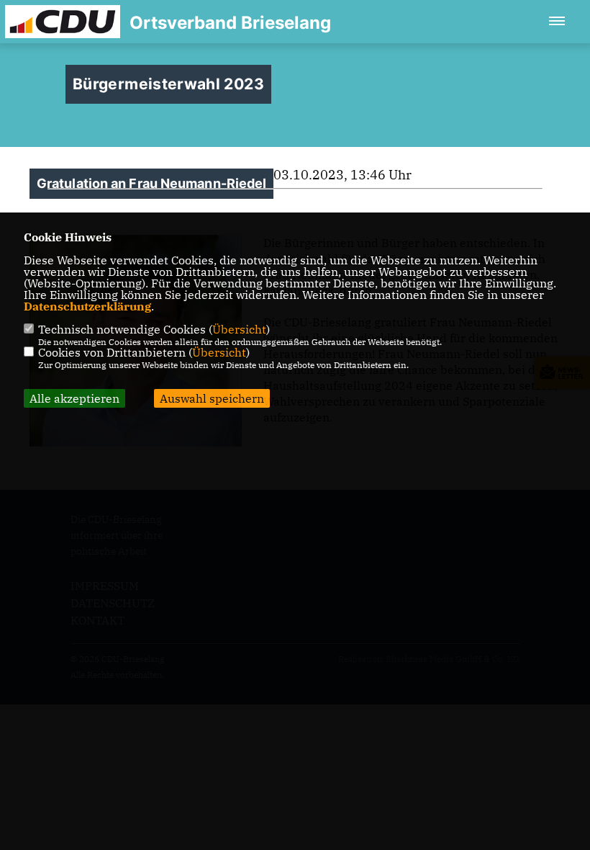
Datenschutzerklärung (87, 306)
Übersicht (239, 329)
